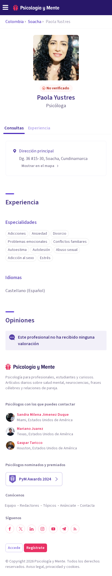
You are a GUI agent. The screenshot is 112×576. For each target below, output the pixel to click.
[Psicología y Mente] (36, 8)
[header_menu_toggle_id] (5, 7)
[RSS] (75, 529)
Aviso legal (35, 567)
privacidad (54, 567)
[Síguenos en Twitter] (20, 529)
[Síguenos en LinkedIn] (31, 529)
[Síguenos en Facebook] (9, 529)
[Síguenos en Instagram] (42, 529)
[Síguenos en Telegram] (64, 529)
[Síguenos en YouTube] (53, 529)
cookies (72, 567)
